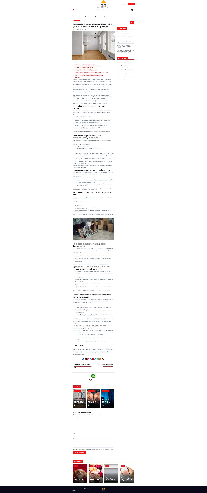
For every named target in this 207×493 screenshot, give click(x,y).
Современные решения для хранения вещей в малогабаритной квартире (124, 62)
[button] (134, 10)
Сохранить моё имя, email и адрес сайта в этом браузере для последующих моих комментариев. (93, 449)
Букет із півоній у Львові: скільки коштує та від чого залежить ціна (125, 36)
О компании (87, 9)
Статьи (76, 466)
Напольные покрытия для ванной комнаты (84, 67)
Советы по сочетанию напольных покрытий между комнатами (88, 74)
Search (132, 22)
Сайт (74, 443)
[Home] (73, 10)
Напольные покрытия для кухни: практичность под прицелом (88, 65)
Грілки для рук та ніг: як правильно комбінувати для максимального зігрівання (124, 46)
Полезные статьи (106, 9)
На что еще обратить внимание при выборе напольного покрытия (89, 75)
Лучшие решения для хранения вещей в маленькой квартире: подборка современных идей (82, 366)
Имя (74, 433)
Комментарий (76, 417)
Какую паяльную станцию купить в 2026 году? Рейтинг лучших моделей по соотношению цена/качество (125, 51)
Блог (82, 9)
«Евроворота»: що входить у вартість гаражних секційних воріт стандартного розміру (125, 41)
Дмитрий (77, 29)
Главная (77, 9)
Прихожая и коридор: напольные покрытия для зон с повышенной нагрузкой (91, 72)
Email (74, 438)
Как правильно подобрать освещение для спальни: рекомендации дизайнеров (125, 70)
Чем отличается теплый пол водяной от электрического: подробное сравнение (125, 74)
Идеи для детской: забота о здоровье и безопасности (86, 70)
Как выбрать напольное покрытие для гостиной (85, 64)
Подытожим (77, 77)
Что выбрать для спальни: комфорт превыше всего (85, 69)
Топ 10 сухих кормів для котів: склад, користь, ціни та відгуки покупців (124, 32)
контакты (74, 490)
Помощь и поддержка (96, 9)
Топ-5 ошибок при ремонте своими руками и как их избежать (92, 402)
